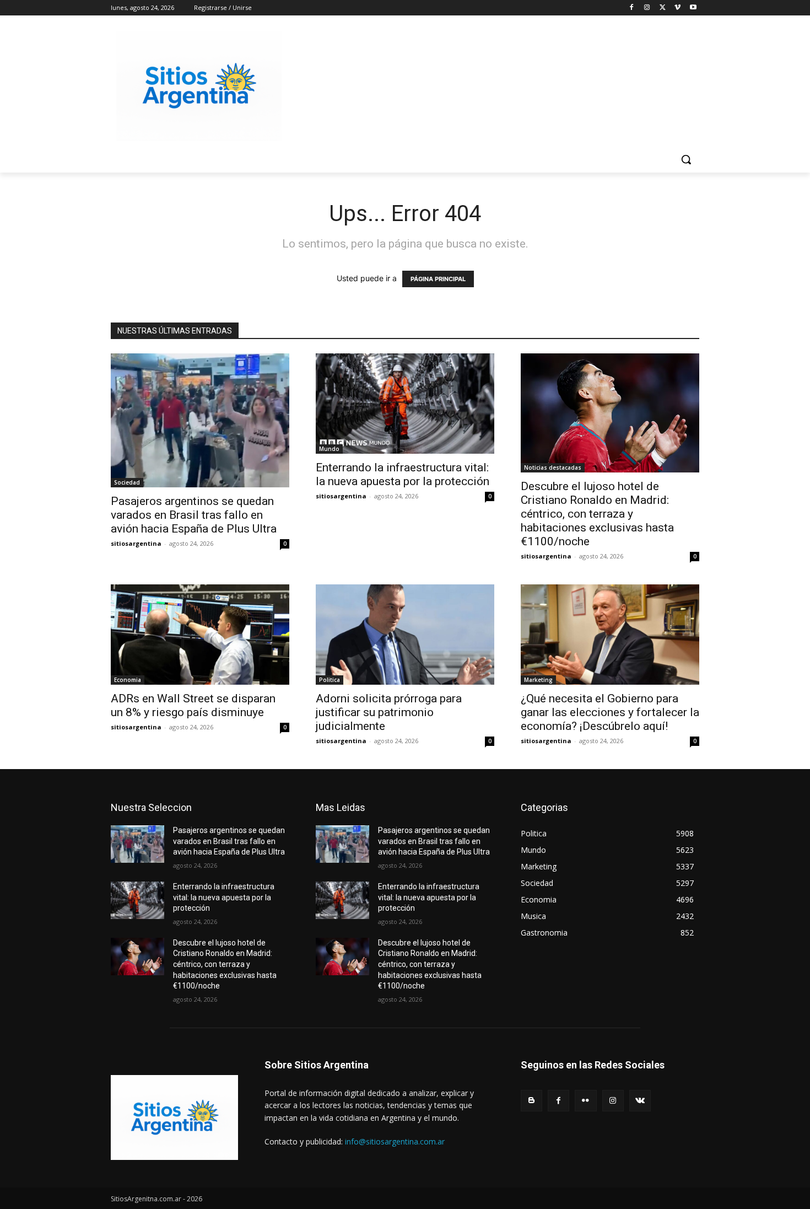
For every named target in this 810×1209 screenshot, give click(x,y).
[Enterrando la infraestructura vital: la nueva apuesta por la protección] (405, 403)
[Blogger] (531, 1100)
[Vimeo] (677, 8)
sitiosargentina (136, 543)
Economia (127, 680)
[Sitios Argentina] (199, 86)
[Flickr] (585, 1100)
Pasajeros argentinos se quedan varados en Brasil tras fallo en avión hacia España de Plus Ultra (194, 515)
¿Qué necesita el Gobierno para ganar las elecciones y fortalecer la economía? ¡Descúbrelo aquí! (610, 712)
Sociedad (127, 482)
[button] (686, 159)
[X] (662, 8)
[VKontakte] (640, 1100)
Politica (329, 680)
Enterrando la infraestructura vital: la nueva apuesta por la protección (402, 474)
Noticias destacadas (552, 467)
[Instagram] (647, 8)
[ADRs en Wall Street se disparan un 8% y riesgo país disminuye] (200, 634)
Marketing (538, 680)
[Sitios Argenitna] (174, 1117)
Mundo (329, 449)
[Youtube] (693, 8)
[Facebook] (631, 8)
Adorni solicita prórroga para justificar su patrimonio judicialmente (389, 712)
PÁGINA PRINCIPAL (438, 279)
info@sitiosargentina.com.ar (395, 1141)
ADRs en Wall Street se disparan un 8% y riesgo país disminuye (193, 705)
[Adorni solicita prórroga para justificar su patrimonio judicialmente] (405, 634)
